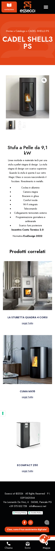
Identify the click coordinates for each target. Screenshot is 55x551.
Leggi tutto (27, 323)
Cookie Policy (36, 513)
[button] (45, 7)
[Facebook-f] (24, 522)
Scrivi (28, 548)
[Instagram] (30, 522)
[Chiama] (8, 543)
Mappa (46, 548)
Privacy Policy (20, 513)
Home (9, 31)
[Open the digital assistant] (43, 538)
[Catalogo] (9, 5)
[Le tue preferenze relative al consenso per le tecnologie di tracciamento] (3, 413)
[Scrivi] (27, 543)
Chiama (8, 548)
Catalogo (9, 9)
